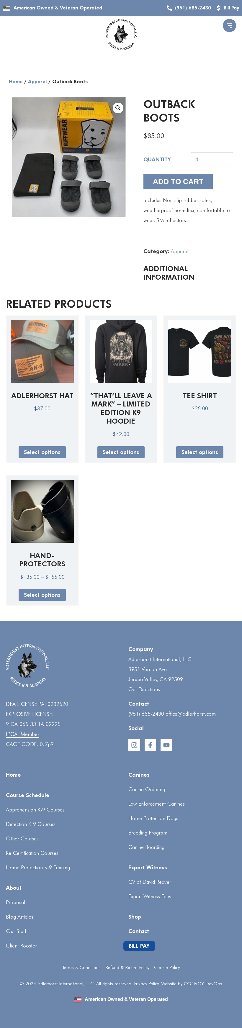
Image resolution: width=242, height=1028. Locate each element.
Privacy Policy (146, 983)
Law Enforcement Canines (156, 804)
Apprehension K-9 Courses (35, 809)
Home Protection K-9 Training (38, 867)
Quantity (157, 159)
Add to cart (178, 181)
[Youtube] (166, 745)
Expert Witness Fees (149, 896)
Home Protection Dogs (153, 818)
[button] (118, 108)
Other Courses (22, 838)
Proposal (15, 902)
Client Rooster (21, 945)
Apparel (37, 81)
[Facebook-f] (150, 745)
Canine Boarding (146, 847)
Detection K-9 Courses (30, 824)
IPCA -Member (22, 734)
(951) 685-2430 (146, 714)
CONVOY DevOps (203, 983)
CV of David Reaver (149, 882)
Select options (42, 452)
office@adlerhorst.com (191, 714)
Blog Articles (19, 917)
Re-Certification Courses (32, 853)
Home (16, 81)
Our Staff (16, 931)
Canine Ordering (146, 789)
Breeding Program (147, 832)
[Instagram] (134, 745)
